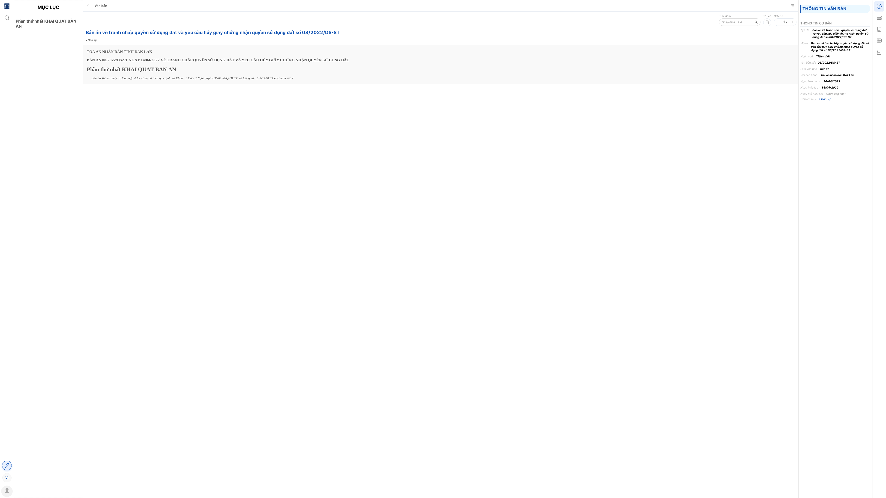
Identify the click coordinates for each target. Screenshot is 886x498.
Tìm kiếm (725, 16)
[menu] (7, 241)
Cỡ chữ (778, 16)
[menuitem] (7, 6)
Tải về (767, 16)
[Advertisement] (48, 113)
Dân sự (825, 99)
